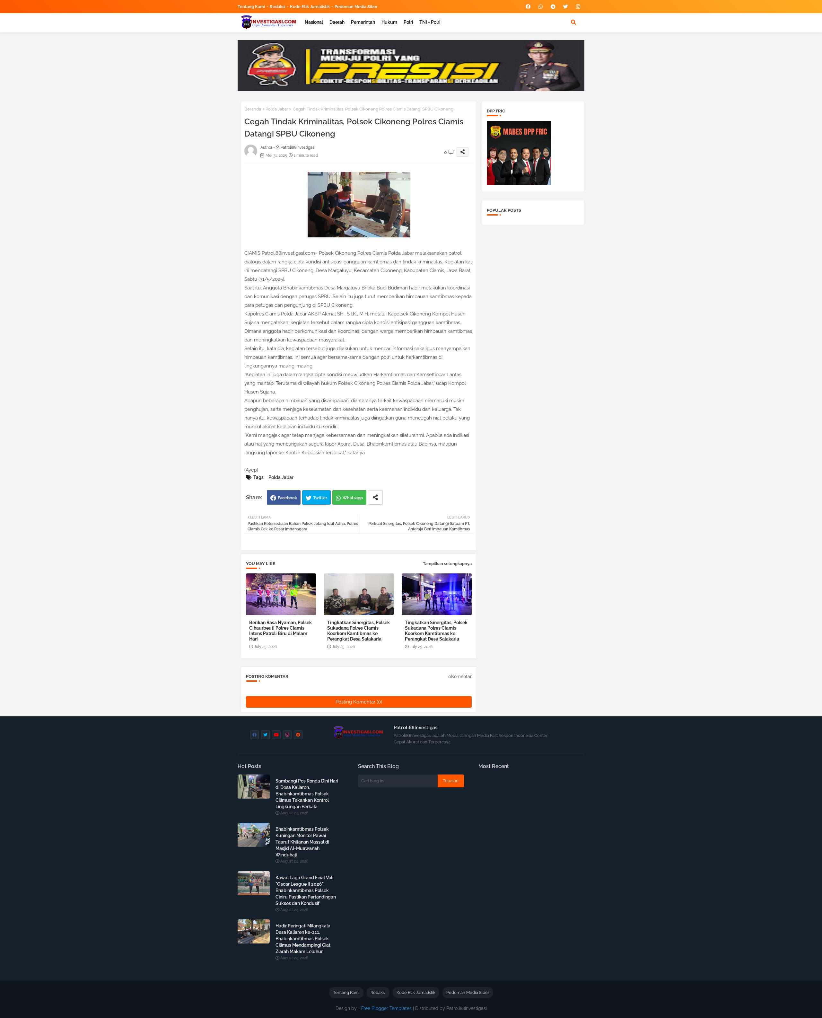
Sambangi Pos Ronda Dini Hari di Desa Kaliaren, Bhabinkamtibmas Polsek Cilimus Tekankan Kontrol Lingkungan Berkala (306, 793)
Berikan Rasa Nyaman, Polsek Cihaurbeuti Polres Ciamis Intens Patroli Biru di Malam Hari (280, 631)
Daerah (337, 22)
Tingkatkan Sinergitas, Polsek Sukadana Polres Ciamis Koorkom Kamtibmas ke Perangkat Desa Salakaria (358, 631)
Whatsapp (353, 497)
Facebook (287, 497)
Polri (408, 22)
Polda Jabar (277, 109)
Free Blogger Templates (386, 1008)
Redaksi (277, 6)
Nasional (314, 22)
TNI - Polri (429, 22)
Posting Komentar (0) (359, 702)
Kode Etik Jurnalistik (310, 6)
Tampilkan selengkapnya (447, 563)
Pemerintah (363, 22)
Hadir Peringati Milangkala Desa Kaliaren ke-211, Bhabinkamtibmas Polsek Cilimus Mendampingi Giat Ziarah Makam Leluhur (302, 938)
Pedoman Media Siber (356, 6)
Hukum (389, 22)
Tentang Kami (251, 6)
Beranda (252, 109)
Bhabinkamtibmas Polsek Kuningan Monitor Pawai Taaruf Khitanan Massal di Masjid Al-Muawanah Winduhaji (302, 842)
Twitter (320, 497)
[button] (573, 22)
